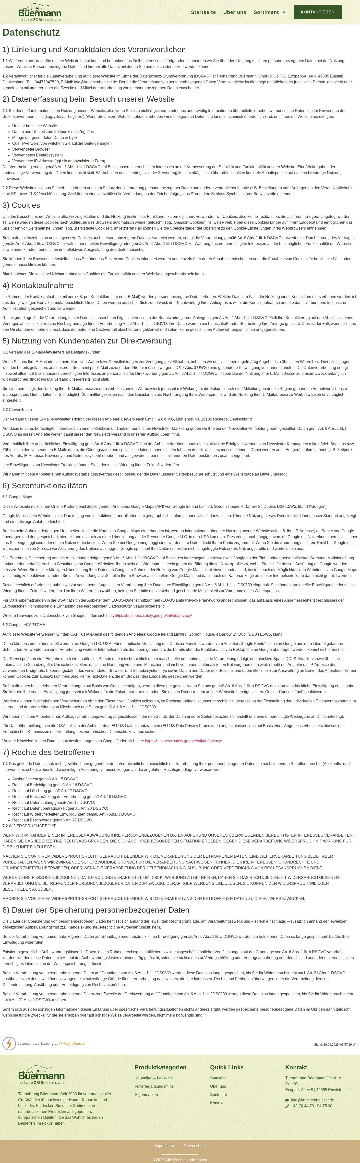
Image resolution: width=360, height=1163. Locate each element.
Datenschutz (194, 1146)
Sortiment (266, 12)
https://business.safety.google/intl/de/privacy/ (153, 615)
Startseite (203, 12)
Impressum (164, 1146)
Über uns (234, 12)
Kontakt (216, 1103)
